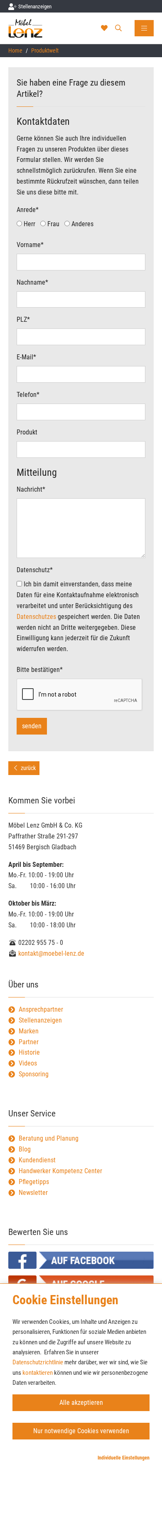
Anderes (81, 224)
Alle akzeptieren (81, 1402)
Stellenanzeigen (40, 1020)
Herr (28, 224)
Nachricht (31, 489)
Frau (52, 224)
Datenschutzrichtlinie (37, 1362)
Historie (29, 1052)
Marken (29, 1031)
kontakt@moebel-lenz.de (50, 953)
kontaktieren (37, 1372)
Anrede (28, 210)
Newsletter (33, 1193)
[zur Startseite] (34, 28)
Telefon (28, 395)
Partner (29, 1042)
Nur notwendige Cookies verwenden (81, 1431)
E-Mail (26, 357)
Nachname (32, 282)
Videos (28, 1063)
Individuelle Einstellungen (124, 1458)
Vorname (30, 245)
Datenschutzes (36, 617)
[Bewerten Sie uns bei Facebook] (81, 1260)
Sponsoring (34, 1074)
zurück (28, 768)
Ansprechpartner (41, 1009)
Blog (25, 1149)
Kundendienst (37, 1160)
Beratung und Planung (49, 1138)
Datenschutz (35, 570)
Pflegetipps (34, 1182)
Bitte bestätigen (40, 670)
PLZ (23, 319)
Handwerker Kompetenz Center (60, 1171)
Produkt (27, 432)
